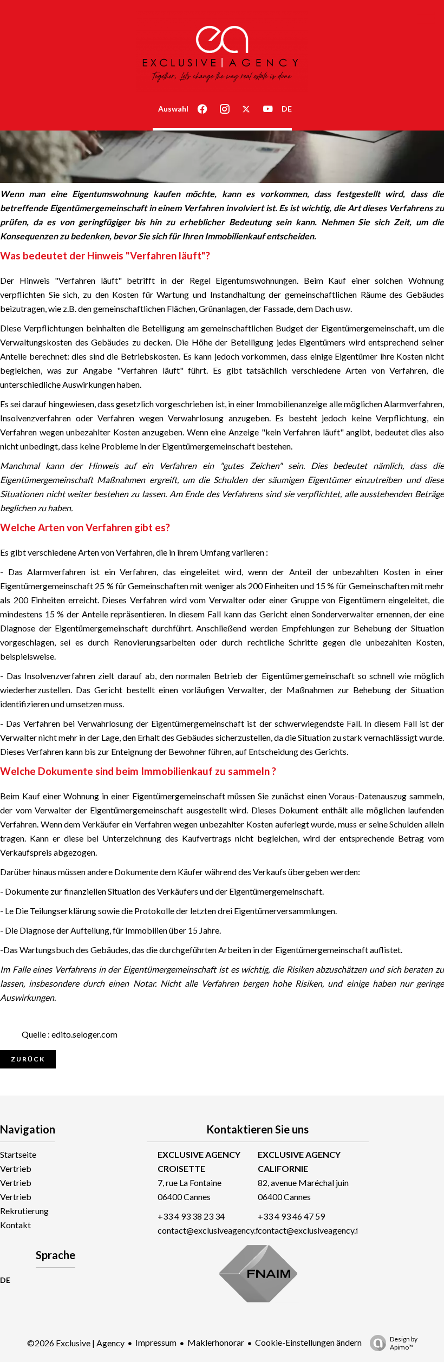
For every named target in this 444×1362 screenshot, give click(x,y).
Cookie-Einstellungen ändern (308, 1342)
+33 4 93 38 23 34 (191, 1216)
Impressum (156, 1342)
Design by (403, 1343)
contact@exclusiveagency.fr (210, 1230)
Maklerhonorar (215, 1342)
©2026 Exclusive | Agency (76, 1343)
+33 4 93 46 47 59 (291, 1216)
